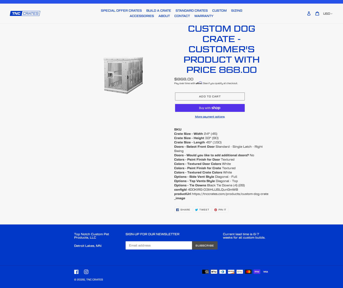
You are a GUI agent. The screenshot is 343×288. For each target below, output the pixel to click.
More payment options (210, 116)
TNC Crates (94, 279)
